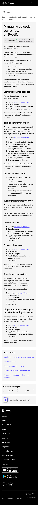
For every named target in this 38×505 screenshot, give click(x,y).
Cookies (4, 502)
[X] (4, 484)
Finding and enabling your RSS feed (17, 370)
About (4, 420)
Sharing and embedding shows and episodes (16, 376)
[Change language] (31, 3)
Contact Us (6, 433)
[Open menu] (35, 3)
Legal (3, 498)
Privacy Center (9, 498)
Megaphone (6, 447)
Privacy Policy (18, 498)
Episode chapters (10, 361)
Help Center (6, 442)
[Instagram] (10, 484)
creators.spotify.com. (21, 102)
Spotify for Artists (8, 455)
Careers (4, 429)
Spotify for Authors (8, 459)
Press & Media (7, 425)
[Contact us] (33, 400)
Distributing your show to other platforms (19, 357)
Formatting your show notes (14, 366)
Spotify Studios (7, 451)
